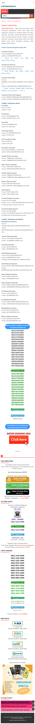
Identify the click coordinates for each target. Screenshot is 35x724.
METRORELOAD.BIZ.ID (20, 720)
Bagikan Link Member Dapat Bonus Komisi (15, 702)
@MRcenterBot (17, 610)
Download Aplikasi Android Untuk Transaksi (16, 710)
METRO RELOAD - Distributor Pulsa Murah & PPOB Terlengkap (21, 718)
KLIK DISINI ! (24, 614)
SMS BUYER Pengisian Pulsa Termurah (14, 706)
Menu (5, 11)
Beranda (17, 451)
